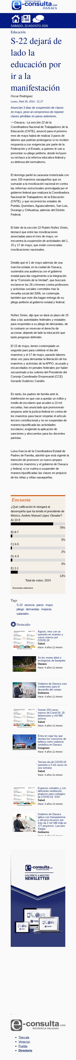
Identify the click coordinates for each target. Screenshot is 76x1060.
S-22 (20, 605)
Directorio (25, 1050)
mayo (49, 605)
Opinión (38, 18)
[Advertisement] (40, 977)
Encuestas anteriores (23, 588)
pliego (20, 609)
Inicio (16, 18)
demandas (32, 609)
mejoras (46, 609)
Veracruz (24, 1041)
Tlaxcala (24, 1037)
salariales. (23, 613)
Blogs (46, 18)
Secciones (26, 18)
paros (40, 605)
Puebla (23, 1046)
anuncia (29, 605)
